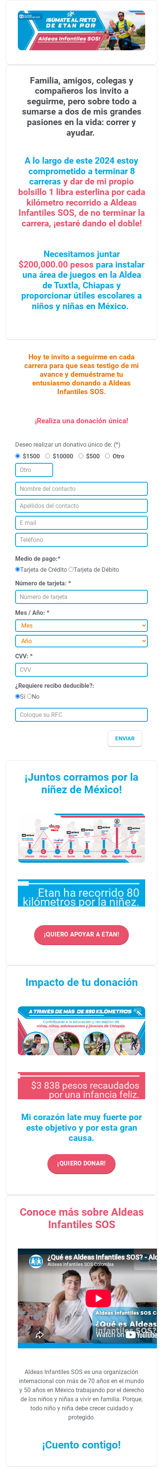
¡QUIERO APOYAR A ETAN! (81, 934)
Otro (118, 456)
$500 (93, 456)
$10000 (63, 456)
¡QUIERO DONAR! (81, 1163)
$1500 (31, 456)
